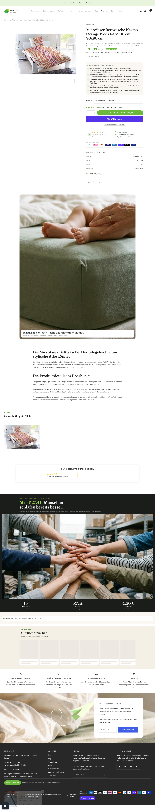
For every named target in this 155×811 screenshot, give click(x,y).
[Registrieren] (104, 774)
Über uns (51, 755)
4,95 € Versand (109, 52)
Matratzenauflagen (85, 11)
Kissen (71, 11)
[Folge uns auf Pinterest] (131, 766)
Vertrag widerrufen (12, 782)
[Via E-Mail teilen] (102, 182)
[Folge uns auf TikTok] (137, 766)
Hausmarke (90, 24)
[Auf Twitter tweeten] (99, 182)
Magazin (121, 11)
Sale (112, 11)
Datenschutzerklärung (56, 772)
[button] (42, 791)
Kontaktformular (21, 776)
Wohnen (104, 11)
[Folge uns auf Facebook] (119, 766)
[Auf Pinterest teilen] (95, 182)
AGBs (50, 765)
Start (5, 20)
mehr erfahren (89, 3)
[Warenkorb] (150, 11)
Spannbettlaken (49, 11)
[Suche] (141, 11)
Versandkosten (53, 762)
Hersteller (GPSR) (95, 174)
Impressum (52, 775)
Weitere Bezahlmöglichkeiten (114, 125)
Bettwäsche (35, 11)
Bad (96, 11)
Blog (49, 759)
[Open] (5, 805)
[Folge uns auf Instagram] (125, 766)
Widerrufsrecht (53, 769)
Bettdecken (62, 11)
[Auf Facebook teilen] (93, 182)
